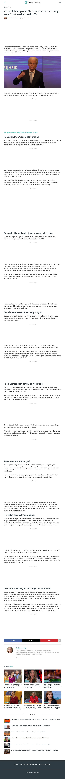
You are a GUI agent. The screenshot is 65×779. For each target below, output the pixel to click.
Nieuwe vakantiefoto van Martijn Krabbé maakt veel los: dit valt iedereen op (30, 738)
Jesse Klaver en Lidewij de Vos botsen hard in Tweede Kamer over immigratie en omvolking (12, 707)
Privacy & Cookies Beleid (44, 764)
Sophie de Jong (13, 18)
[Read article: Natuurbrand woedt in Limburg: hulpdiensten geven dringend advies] (7, 733)
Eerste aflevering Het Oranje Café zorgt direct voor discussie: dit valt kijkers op (53, 685)
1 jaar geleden (23, 18)
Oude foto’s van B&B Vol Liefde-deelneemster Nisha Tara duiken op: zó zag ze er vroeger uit (34, 750)
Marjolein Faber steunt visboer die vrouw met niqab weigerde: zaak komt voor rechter (32, 707)
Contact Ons (22, 764)
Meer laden (32, 714)
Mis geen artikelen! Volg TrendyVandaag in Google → (21, 132)
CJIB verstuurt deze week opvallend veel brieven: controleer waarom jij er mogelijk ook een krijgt (35, 719)
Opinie (9, 7)
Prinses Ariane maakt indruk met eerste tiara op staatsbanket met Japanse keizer (13, 685)
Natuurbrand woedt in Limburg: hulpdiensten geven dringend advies (28, 731)
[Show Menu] (4, 2)
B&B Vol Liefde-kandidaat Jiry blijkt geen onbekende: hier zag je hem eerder (30, 725)
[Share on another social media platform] (59, 640)
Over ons (16, 764)
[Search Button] (60, 2)
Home (5, 7)
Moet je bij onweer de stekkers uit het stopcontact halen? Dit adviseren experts (31, 744)
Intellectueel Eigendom (32, 764)
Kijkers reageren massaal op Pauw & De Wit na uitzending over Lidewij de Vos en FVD (52, 707)
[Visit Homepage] (32, 2)
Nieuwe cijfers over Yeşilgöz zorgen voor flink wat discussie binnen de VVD (32, 685)
